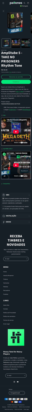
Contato (5, 309)
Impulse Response (8, 275)
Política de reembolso (9, 316)
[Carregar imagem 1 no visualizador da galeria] (6, 43)
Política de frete (18, 409)
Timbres (5, 279)
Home (5, 271)
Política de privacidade (24, 406)
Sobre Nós (6, 305)
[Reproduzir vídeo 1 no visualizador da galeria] (16, 43)
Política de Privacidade (9, 312)
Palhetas (5, 286)
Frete (10, 72)
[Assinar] (27, 259)
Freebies (5, 294)
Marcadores (6, 290)
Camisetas (6, 283)
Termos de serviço (8, 320)
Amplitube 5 (12, 109)
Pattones (14, 404)
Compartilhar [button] (6, 183)
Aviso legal (26, 409)
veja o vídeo (19, 91)
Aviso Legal (6, 324)
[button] (3, 3)
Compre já (16, 82)
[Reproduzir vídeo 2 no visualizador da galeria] (25, 43)
